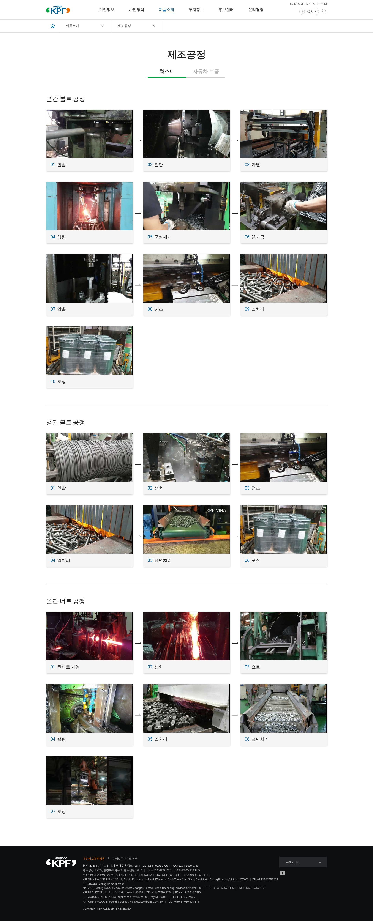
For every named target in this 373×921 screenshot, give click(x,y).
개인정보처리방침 (94, 858)
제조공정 (124, 26)
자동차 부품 (206, 71)
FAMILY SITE (292, 862)
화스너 (167, 71)
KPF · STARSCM (316, 4)
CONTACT (296, 4)
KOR (309, 18)
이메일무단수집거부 (124, 858)
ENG (309, 23)
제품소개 (72, 26)
